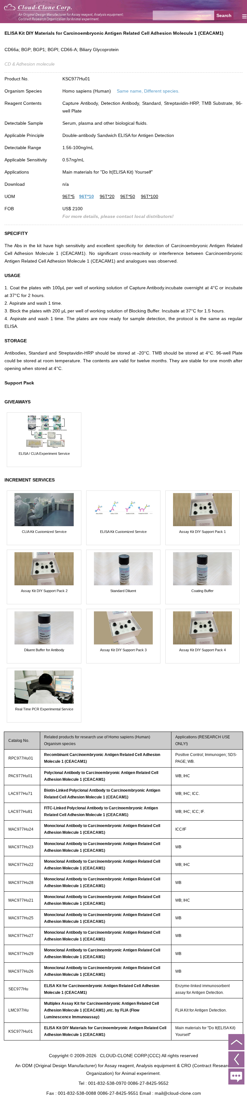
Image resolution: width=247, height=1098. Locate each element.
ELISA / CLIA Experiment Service (44, 453)
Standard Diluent (123, 591)
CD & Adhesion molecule (30, 64)
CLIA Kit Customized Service (44, 532)
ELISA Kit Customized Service (123, 532)
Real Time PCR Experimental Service (44, 709)
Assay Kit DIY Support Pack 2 (44, 591)
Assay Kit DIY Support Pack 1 (202, 532)
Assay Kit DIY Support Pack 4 (202, 650)
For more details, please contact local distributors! (118, 216)
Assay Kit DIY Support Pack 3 (123, 650)
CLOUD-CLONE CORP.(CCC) (130, 1055)
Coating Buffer (202, 591)
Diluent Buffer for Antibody (44, 650)
